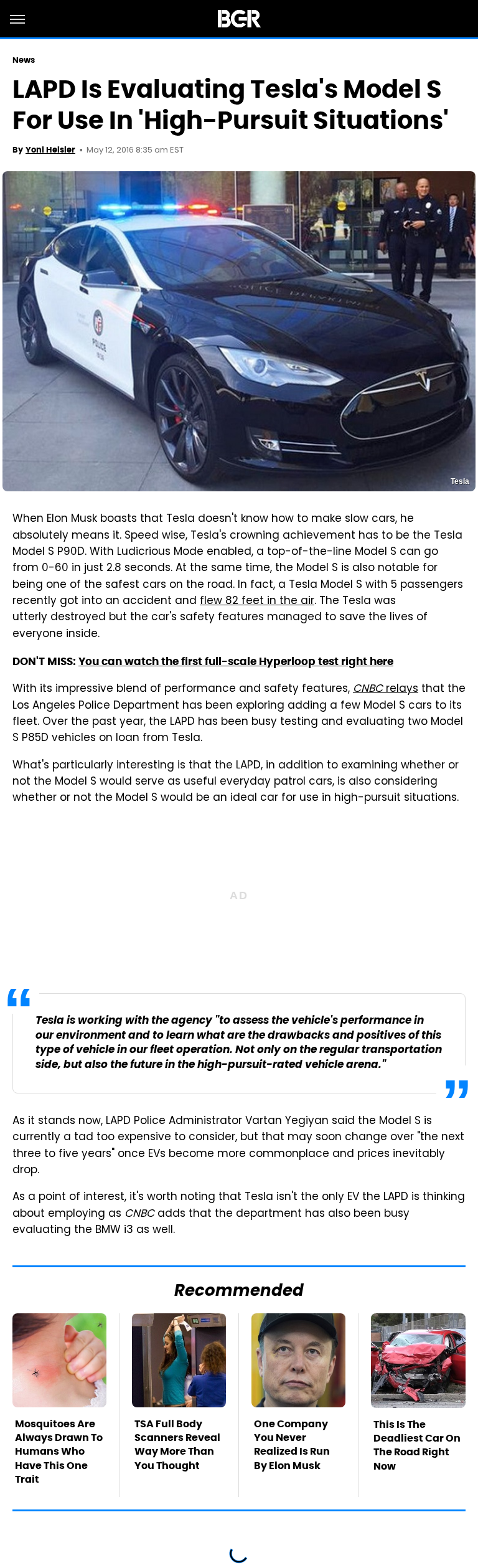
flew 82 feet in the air (257, 601)
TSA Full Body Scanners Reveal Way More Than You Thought (177, 1444)
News (23, 60)
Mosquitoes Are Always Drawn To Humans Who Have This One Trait (59, 1451)
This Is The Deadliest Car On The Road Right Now (417, 1445)
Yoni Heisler (50, 149)
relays (385, 689)
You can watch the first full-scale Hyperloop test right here (235, 661)
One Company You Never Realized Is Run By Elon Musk (292, 1444)
